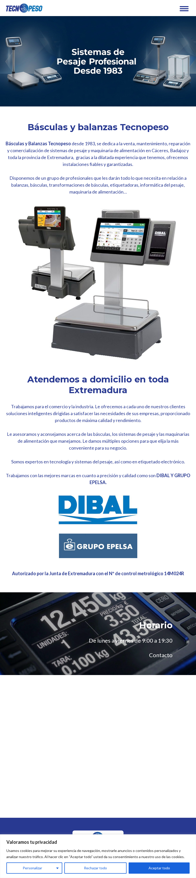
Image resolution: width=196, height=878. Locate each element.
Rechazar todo (95, 868)
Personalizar (32, 868)
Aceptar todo (159, 868)
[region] (98, 856)
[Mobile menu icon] (184, 8)
